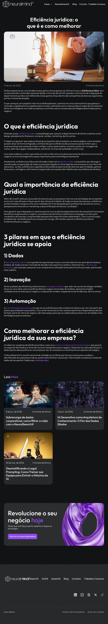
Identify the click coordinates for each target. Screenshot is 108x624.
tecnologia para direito (16, 262)
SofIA (45, 578)
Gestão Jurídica (66, 161)
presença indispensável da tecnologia (72, 345)
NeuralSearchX (62, 4)
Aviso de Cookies (96, 612)
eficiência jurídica (27, 133)
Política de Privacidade (73, 612)
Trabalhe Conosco (96, 4)
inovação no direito (55, 286)
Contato (83, 4)
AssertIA (55, 578)
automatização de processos (18, 308)
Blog (74, 4)
